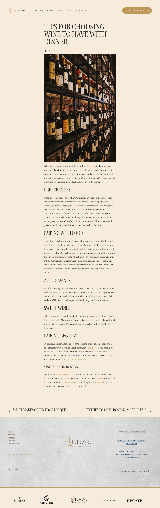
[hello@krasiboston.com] (16, 469)
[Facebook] (13, 469)
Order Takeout (81, 10)
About (16, 10)
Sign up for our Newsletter (20, 454)
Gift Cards (33, 10)
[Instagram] (9, 469)
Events (41, 10)
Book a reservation (137, 10)
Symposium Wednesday (55, 10)
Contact (70, 10)
